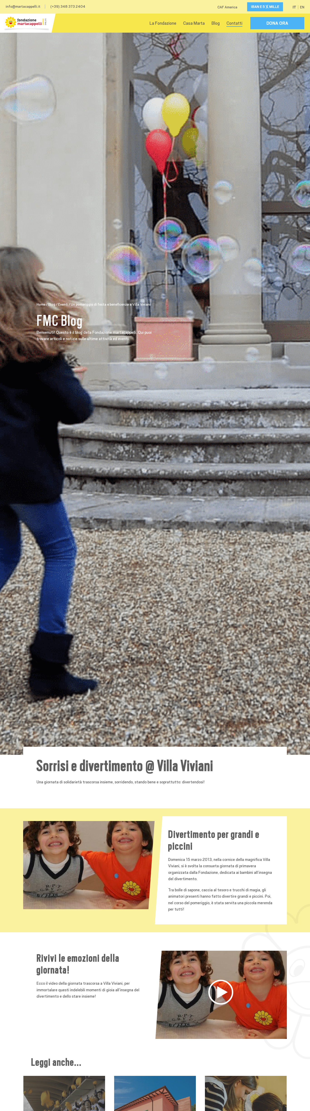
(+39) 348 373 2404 (67, 7)
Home (41, 304)
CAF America (227, 7)
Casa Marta (194, 23)
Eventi (63, 304)
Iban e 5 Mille (265, 7)
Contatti (234, 23)
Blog (216, 23)
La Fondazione (163, 23)
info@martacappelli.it (23, 7)
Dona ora (277, 23)
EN (302, 7)
